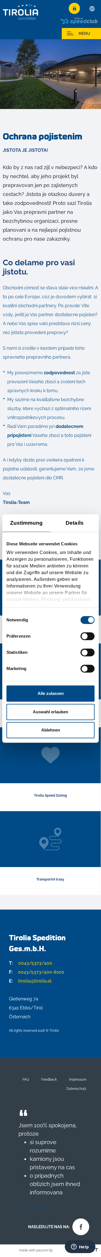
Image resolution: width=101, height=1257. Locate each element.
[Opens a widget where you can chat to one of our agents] (80, 1247)
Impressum (77, 1079)
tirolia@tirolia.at (30, 981)
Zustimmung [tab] (26, 523)
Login (74, 8)
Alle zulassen (51, 693)
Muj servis (19, 33)
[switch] (88, 636)
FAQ (25, 1079)
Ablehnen (50, 730)
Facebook (79, 1225)
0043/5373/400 (30, 963)
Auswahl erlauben (50, 711)
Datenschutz (76, 1088)
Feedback (49, 1079)
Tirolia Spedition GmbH (21, 12)
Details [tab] (75, 523)
